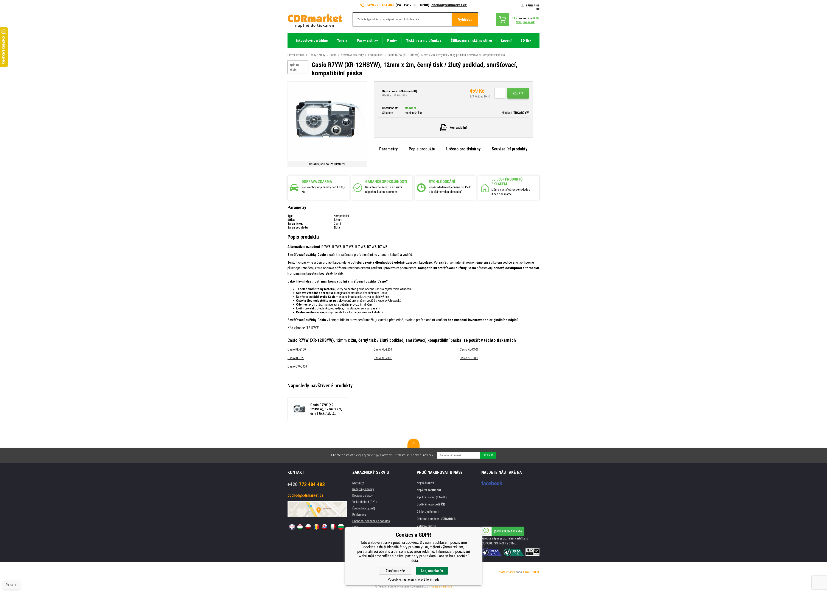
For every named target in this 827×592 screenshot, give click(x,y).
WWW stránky (506, 572)
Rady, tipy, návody (363, 489)
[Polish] (308, 527)
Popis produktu (422, 148)
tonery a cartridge (441, 586)
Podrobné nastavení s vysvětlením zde (414, 579)
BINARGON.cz (531, 572)
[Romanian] (316, 527)
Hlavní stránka (296, 55)
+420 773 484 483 (380, 5)
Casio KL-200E (383, 358)
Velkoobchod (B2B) (364, 502)
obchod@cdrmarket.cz (449, 5)
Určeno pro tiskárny (463, 148)
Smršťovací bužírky (352, 55)
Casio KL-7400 (469, 358)
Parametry (388, 148)
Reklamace (359, 514)
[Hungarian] (300, 527)
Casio (333, 55)
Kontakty (358, 483)
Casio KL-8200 (383, 349)
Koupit (518, 93)
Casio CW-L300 (297, 366)
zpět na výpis (294, 67)
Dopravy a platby (362, 496)
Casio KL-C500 (469, 349)
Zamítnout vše (395, 571)
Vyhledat (465, 19)
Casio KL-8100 (297, 349)
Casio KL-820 (296, 358)
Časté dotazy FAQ (363, 508)
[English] (292, 527)
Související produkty (509, 148)
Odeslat (488, 455)
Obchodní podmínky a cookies (371, 521)
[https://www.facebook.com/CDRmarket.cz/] (492, 483)
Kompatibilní (375, 55)
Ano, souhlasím (432, 571)
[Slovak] (325, 527)
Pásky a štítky (317, 55)
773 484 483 (306, 484)
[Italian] (333, 527)
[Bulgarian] (341, 527)
